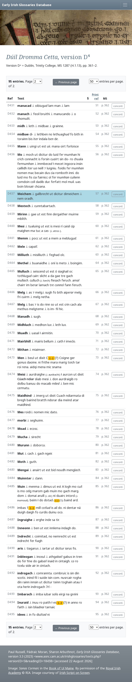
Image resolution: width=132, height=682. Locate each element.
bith (77, 134)
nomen (22, 173)
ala (79, 304)
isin (50, 578)
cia (52, 173)
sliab (38, 379)
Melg (21, 292)
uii (48, 146)
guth (32, 462)
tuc (38, 231)
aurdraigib (66, 379)
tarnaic (50, 607)
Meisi (21, 374)
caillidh (22, 168)
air (34, 565)
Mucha (22, 437)
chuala (78, 159)
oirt (63, 146)
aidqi (33, 367)
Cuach (61, 395)
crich (20, 159)
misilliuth (39, 255)
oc (71, 271)
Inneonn (23, 528)
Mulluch (23, 271)
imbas (21, 508)
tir (57, 520)
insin (79, 164)
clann (38, 478)
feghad (54, 255)
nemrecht (60, 536)
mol (64, 182)
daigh (30, 512)
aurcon (68, 374)
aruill (40, 496)
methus (22, 309)
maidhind (23, 405)
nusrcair (66, 578)
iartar (46, 548)
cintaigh (64, 561)
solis (55, 594)
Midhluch (24, 325)
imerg (40, 395)
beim (33, 500)
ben (36, 528)
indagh (66, 528)
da (52, 276)
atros (56, 231)
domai (32, 496)
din (77, 573)
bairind (31, 400)
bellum (48, 341)
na (67, 594)
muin (53, 491)
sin (61, 159)
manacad (24, 106)
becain (39, 173)
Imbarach (24, 594)
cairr (35, 276)
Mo (19, 154)
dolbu (21, 383)
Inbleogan (25, 557)
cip (73, 226)
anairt (36, 470)
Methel (22, 263)
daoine (32, 362)
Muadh (22, 333)
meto (63, 263)
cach (73, 304)
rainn (26, 582)
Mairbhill (24, 341)
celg (28, 491)
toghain (66, 582)
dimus (47, 486)
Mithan (22, 349)
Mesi (20, 226)
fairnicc (43, 177)
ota (19, 587)
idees (21, 614)
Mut (20, 453)
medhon (41, 325)
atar (76, 400)
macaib (46, 383)
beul (31, 358)
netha (45, 297)
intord (70, 496)
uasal (35, 333)
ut (39, 146)
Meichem (24, 194)
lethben (42, 134)
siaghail (63, 271)
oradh (28, 198)
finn (49, 214)
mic (48, 367)
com (56, 578)
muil (71, 182)
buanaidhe (39, 263)
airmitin (47, 333)
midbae (43, 126)
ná (79, 508)
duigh (21, 512)
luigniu (51, 168)
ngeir (48, 453)
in (82, 134)
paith (47, 602)
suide (43, 578)
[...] (51, 358)
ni (39, 362)
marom (37, 491)
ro (71, 159)
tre (63, 276)
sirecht (36, 437)
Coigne (64, 358)
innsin (34, 582)
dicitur (43, 154)
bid (53, 470)
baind (68, 500)
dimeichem (71, 194)
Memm (22, 238)
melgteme (36, 309)
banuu (31, 383)
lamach (44, 285)
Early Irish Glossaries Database (26, 5)
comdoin (23, 182)
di (31, 134)
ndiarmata (73, 395)
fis (30, 177)
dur (47, 182)
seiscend (39, 271)
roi (19, 367)
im (28, 285)
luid (55, 154)
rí (62, 226)
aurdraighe (37, 374)
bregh (21, 400)
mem (54, 238)
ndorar (52, 400)
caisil (66, 226)
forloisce (73, 146)
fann (68, 285)
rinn (47, 304)
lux (49, 325)
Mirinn (22, 214)
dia (60, 400)
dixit (42, 358)
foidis (62, 168)
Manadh (23, 316)
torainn (22, 139)
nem (20, 198)
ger (72, 358)
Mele (21, 246)
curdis (43, 512)
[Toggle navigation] (125, 4)
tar (78, 362)
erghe (40, 520)
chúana (40, 186)
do (50, 154)
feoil (36, 114)
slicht (43, 276)
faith (20, 607)
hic (61, 309)
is (39, 159)
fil (57, 309)
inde (48, 520)
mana (56, 146)
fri (19, 297)
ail (55, 508)
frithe (45, 362)
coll (32, 182)
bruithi (45, 114)
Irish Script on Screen (74, 673)
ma (32, 231)
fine (29, 561)
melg (38, 292)
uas (77, 182)
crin (66, 304)
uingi (33, 146)
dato (53, 412)
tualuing (34, 226)
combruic (59, 573)
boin (20, 186)
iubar (47, 594)
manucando (62, 114)
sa (53, 520)
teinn (56, 582)
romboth (61, 173)
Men (20, 358)
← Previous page (66, 82)
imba (39, 594)
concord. (118, 106)
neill (40, 168)
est (44, 146)
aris (20, 548)
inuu (35, 602)
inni (71, 173)
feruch (66, 280)
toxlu (21, 565)
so (52, 304)
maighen (23, 231)
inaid (51, 561)
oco (60, 512)
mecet (59, 164)
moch (30, 154)
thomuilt (23, 118)
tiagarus (32, 548)
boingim (76, 263)
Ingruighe (24, 520)
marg (74, 491)
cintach (45, 565)
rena (25, 367)
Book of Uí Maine (61, 668)
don (55, 379)
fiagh (38, 541)
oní (53, 263)
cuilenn (75, 177)
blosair (29, 186)
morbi (21, 420)
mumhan (70, 154)
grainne (57, 126)
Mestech (23, 206)
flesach (56, 280)
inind (30, 578)
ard (75, 500)
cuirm (25, 297)
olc (62, 255)
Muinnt (24, 478)
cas (46, 231)
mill (38, 508)
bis (30, 139)
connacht (31, 159)
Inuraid (23, 602)
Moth (21, 462)
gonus (21, 362)
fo (71, 134)
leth (31, 126)
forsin (45, 159)
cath (60, 341)
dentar (71, 508)
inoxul (41, 557)
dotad (48, 500)
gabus (67, 557)
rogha (77, 578)
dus (47, 173)
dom (20, 496)
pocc (35, 238)
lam (50, 106)
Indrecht (24, 536)
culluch (34, 280)
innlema (55, 528)
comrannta (44, 573)
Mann (21, 146)
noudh (61, 470)
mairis (39, 341)
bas (31, 304)
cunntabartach (44, 206)
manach (23, 114)
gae (33, 214)
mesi (56, 226)
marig (63, 362)
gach (69, 276)
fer (32, 541)
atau (76, 582)
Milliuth (23, 255)
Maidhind (24, 395)
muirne (74, 214)
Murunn (23, 445)
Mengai (23, 470)
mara (54, 362)
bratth (42, 400)
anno (74, 602)
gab (46, 491)
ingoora (69, 164)
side (28, 565)
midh (21, 126)
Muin (21, 486)
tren (79, 557)
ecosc (33, 429)
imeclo (70, 341)
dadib (40, 182)
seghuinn (36, 420)
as (30, 292)
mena (42, 367)
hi (79, 154)
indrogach (24, 573)
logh (68, 486)
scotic (21, 578)
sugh (48, 292)
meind (67, 400)
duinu (52, 512)
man (57, 106)
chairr (21, 285)
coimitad (41, 536)
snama (56, 367)
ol (50, 177)
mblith (21, 219)
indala (43, 139)
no (50, 134)
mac (31, 173)
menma (34, 486)
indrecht (23, 541)
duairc (60, 496)
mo (25, 177)
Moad (21, 429)
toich (71, 362)
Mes (20, 412)
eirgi (62, 594)
